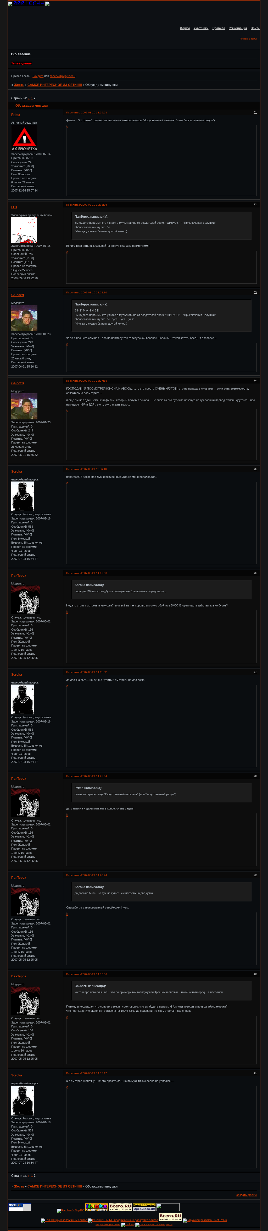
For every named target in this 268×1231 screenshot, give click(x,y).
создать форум (246, 1194)
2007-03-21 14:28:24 (94, 875)
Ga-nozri (17, 295)
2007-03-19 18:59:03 (94, 112)
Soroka (16, 471)
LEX (14, 207)
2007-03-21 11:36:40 (94, 469)
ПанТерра (18, 575)
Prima (15, 115)
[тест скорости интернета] (153, 1224)
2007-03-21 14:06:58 (94, 573)
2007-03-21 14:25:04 (94, 776)
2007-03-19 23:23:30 (94, 292)
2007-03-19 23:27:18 (94, 380)
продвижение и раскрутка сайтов (136, 1220)
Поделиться (73, 112)
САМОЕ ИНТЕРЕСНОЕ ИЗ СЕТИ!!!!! (54, 85)
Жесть (19, 85)
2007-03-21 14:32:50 (94, 974)
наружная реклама (108, 1224)
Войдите (37, 76)
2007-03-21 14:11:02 (94, 672)
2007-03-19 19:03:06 (94, 204)
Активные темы (248, 38)
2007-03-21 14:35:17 (94, 1073)
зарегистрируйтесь (62, 76)
